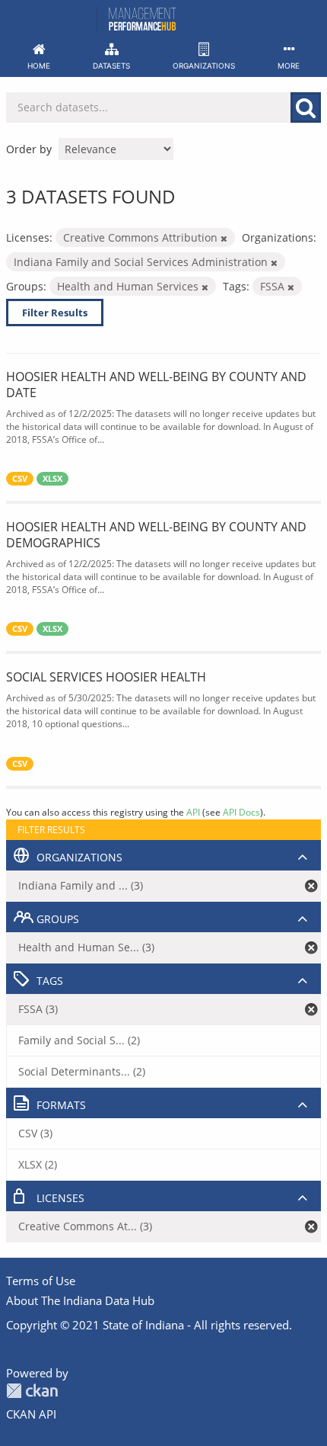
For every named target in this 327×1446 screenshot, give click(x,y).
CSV (19, 478)
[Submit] (305, 107)
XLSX (52, 478)
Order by (29, 149)
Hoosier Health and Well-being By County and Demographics (156, 534)
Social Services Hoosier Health (106, 676)
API (193, 812)
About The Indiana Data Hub (80, 1300)
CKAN (32, 1391)
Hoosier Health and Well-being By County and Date (156, 384)
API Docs (241, 812)
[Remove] (224, 238)
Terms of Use (40, 1280)
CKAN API (31, 1414)
